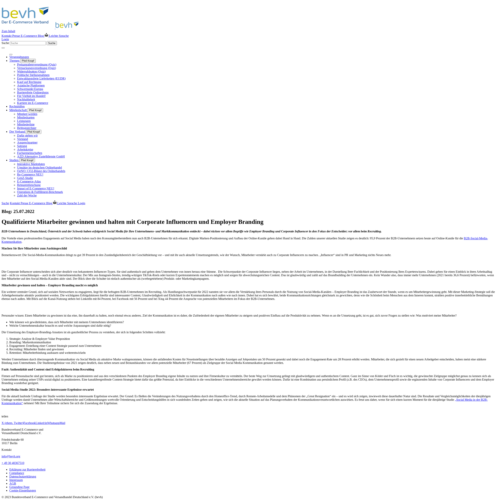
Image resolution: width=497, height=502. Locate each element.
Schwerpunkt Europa (30, 89)
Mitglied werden (27, 114)
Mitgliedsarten (26, 117)
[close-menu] (10, 54)
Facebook (29, 423)
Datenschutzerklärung (22, 476)
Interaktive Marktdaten (31, 164)
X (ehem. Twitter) (12, 423)
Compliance (16, 473)
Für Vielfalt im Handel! (31, 96)
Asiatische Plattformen (31, 85)
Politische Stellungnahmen (33, 75)
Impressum (16, 480)
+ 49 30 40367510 (13, 463)
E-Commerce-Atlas (29, 181)
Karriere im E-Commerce (32, 103)
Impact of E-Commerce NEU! (35, 188)
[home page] (41, 27)
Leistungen (24, 121)
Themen (14, 60)
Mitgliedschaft (18, 110)
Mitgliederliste (26, 124)
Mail (62, 423)
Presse (16, 35)
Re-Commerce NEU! (30, 174)
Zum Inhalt (8, 31)
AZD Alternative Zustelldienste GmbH (41, 156)
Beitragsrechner (26, 128)
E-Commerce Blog (33, 35)
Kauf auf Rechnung (29, 82)
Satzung (22, 146)
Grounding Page (19, 487)
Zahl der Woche (27, 195)
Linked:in (41, 423)
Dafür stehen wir (27, 135)
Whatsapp (53, 423)
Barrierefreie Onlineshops (33, 92)
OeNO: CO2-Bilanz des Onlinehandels (41, 171)
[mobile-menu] (3, 47)
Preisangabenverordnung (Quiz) (36, 64)
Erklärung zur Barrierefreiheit (27, 469)
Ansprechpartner (27, 142)
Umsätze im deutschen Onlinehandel (39, 167)
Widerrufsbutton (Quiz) (31, 71)
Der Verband (17, 131)
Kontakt (7, 35)
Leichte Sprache (58, 35)
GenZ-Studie (25, 178)
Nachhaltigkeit (26, 99)
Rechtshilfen (17, 106)
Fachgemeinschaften (29, 153)
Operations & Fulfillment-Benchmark (40, 192)
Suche (5, 43)
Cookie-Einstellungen (22, 490)
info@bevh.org (11, 456)
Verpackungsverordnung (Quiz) (36, 68)
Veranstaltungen (19, 57)
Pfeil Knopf (28, 60)
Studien (14, 160)
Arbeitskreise (25, 149)
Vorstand (22, 139)
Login (5, 39)
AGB (12, 483)
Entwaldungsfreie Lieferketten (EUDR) (41, 78)
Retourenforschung (29, 185)
